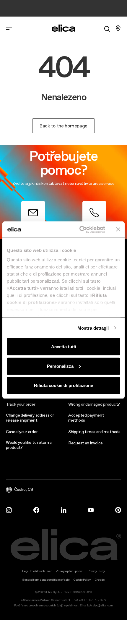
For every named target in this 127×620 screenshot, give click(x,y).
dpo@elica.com (103, 605)
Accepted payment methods (86, 417)
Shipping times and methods (94, 432)
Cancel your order (22, 432)
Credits (100, 580)
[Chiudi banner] (118, 229)
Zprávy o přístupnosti (70, 571)
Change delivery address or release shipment (30, 417)
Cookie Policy (82, 580)
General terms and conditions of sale (45, 580)
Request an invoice (85, 443)
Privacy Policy (96, 571)
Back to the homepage (63, 125)
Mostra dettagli (93, 327)
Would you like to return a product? (29, 444)
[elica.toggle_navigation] (9, 28)
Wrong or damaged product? (94, 404)
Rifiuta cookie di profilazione (63, 385)
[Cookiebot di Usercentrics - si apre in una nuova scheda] (80, 229)
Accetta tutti (63, 346)
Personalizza (60, 365)
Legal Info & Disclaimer (37, 571)
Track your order (20, 404)
